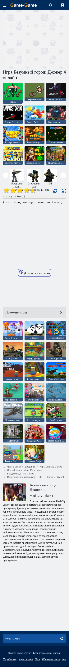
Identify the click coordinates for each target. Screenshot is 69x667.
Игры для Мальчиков (50, 466)
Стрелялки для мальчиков (21, 477)
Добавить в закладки (36, 273)
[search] (62, 638)
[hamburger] (4, 5)
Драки (49, 477)
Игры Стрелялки (32, 470)
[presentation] (5, 175)
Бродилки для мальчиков (20, 473)
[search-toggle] (51, 5)
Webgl (60, 477)
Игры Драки (13, 470)
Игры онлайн (14, 466)
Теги (37, 659)
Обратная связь (51, 659)
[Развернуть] (64, 191)
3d (40, 477)
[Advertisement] (52, 39)
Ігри (64, 659)
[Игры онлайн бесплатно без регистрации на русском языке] (23, 5)
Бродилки (29, 466)
